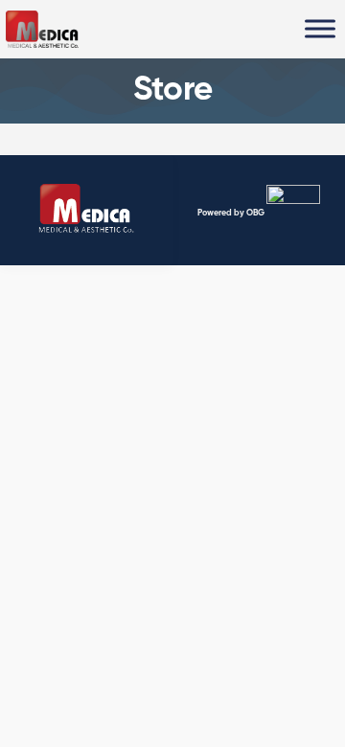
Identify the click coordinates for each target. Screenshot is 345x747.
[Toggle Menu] (320, 28)
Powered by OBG (230, 212)
